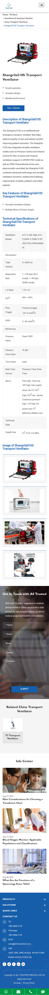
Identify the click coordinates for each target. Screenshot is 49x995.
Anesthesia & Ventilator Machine (19, 19)
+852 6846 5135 (15, 935)
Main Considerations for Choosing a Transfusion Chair (23, 801)
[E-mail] (18, 991)
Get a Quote (13, 108)
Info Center (24, 761)
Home (5, 15)
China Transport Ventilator (16, 22)
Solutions (9, 905)
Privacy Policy (29, 983)
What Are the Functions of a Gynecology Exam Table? (18, 882)
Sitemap (17, 983)
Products (14, 15)
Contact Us (10, 917)
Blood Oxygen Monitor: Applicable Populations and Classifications (22, 842)
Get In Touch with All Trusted (24, 594)
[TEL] (31, 991)
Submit (24, 689)
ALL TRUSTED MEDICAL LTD (29, 975)
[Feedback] (43, 991)
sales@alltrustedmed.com (19, 944)
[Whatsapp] (6, 991)
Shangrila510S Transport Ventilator (19, 26)
